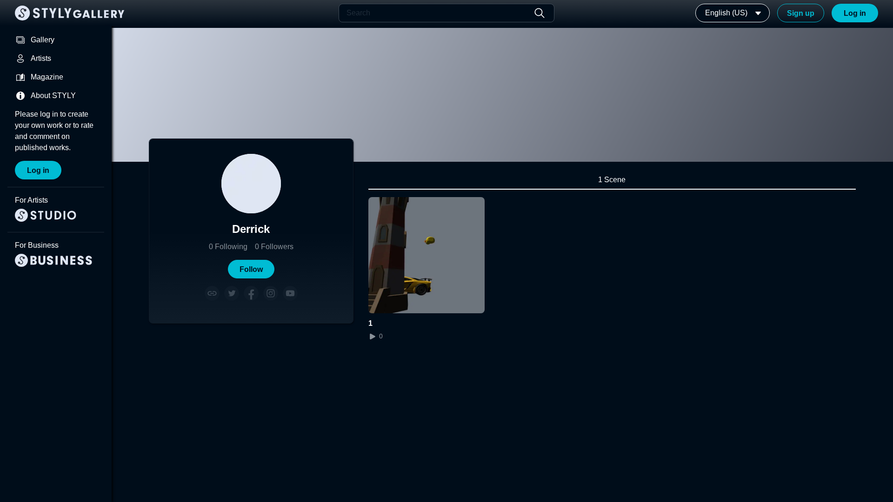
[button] (251, 269)
